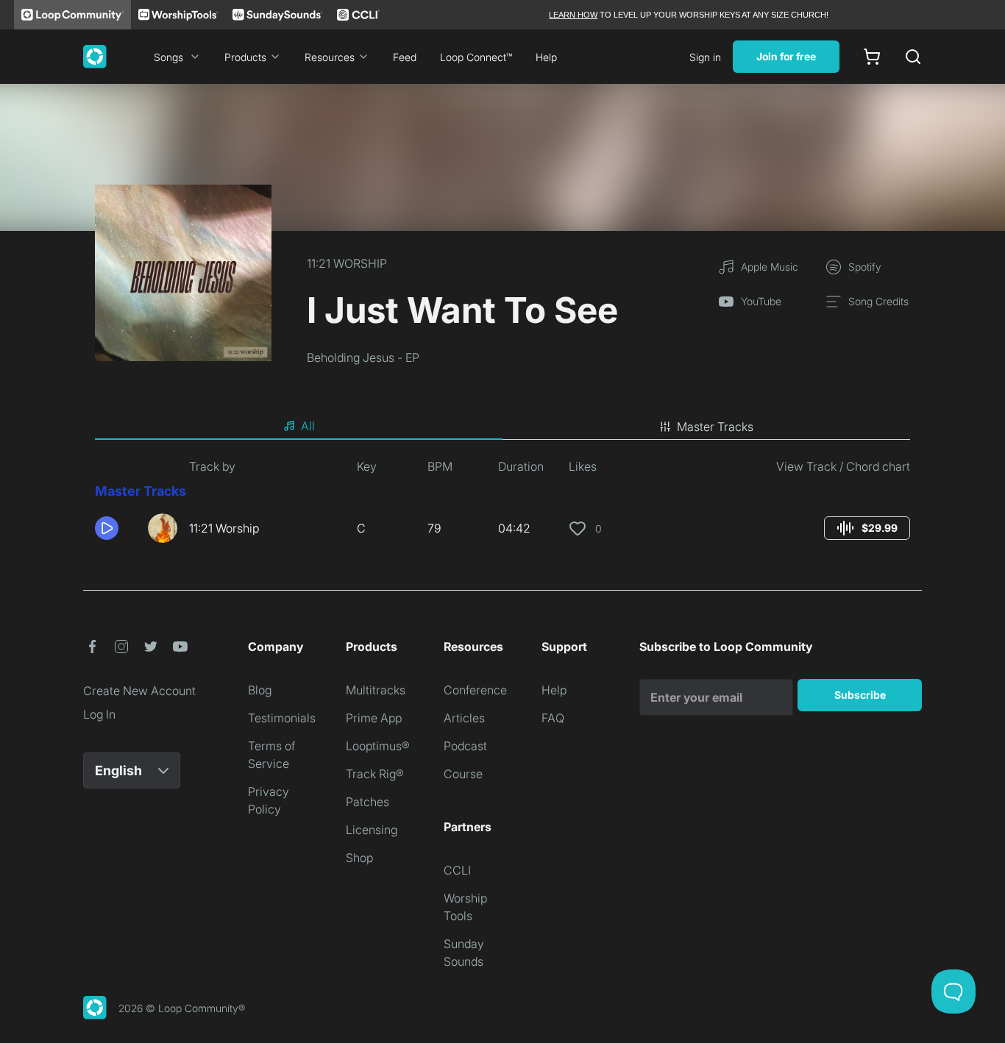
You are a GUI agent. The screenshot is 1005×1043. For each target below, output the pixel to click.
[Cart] (872, 56)
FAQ (552, 718)
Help (546, 57)
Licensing (371, 829)
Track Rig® (375, 773)
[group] (867, 528)
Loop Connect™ (476, 57)
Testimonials (282, 718)
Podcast (465, 745)
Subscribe (860, 694)
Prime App (374, 718)
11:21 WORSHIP (347, 263)
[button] (115, 528)
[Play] (106, 528)
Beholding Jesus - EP (363, 357)
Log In (99, 714)
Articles (464, 718)
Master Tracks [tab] (715, 426)
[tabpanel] (502, 506)
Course (463, 773)
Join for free (786, 56)
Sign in (705, 57)
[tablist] (502, 426)
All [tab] (308, 426)
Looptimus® (378, 745)
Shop (359, 857)
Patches (367, 801)
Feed (404, 57)
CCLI (457, 870)
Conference (475, 690)
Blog (259, 690)
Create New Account (139, 690)
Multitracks (375, 690)
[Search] (913, 56)
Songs (168, 57)
